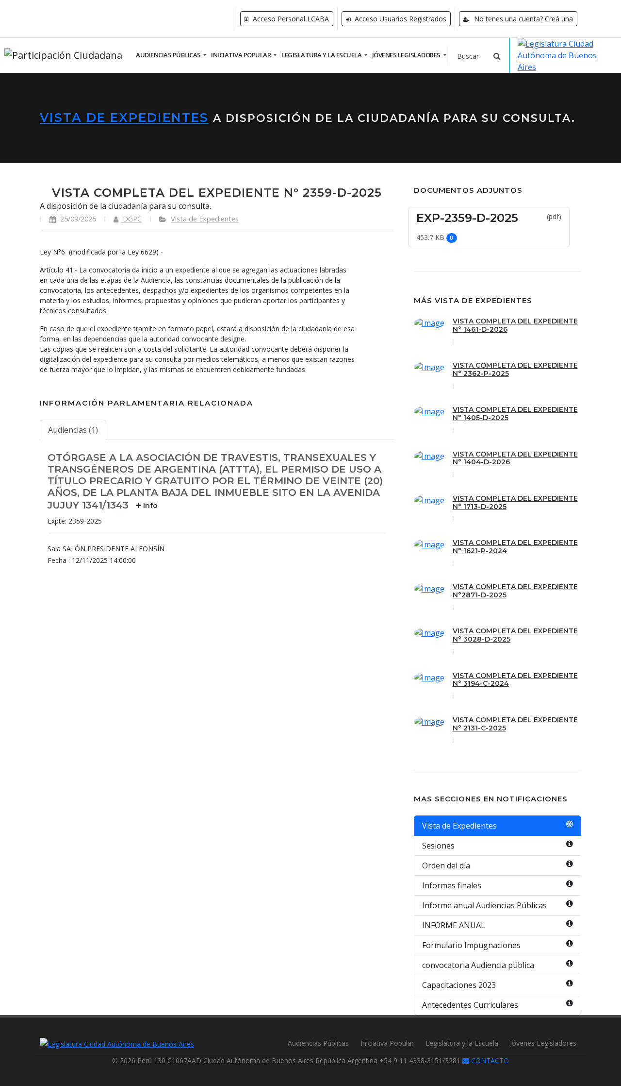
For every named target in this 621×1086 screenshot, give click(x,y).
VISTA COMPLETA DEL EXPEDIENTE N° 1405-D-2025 (515, 413)
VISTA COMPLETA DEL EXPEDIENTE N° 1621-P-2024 (515, 546)
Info (149, 505)
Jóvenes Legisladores (543, 1043)
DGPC (131, 218)
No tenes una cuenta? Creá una (522, 18)
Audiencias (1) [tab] (73, 429)
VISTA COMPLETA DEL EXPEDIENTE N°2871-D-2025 (515, 590)
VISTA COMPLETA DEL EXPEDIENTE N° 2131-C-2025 (515, 723)
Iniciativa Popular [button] (241, 55)
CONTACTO (489, 1060)
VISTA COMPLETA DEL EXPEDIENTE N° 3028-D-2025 (515, 635)
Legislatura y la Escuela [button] (322, 55)
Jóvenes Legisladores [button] (407, 55)
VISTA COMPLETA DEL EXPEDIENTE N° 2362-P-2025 (515, 369)
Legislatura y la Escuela (461, 1043)
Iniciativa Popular (387, 1043)
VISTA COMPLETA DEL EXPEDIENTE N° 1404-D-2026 (515, 458)
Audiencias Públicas (318, 1043)
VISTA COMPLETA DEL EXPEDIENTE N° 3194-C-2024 (515, 679)
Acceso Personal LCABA (290, 18)
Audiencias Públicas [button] (169, 55)
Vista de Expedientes (124, 117)
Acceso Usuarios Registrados (399, 18)
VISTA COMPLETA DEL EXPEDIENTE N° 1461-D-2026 (515, 325)
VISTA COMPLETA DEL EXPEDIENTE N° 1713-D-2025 (515, 502)
